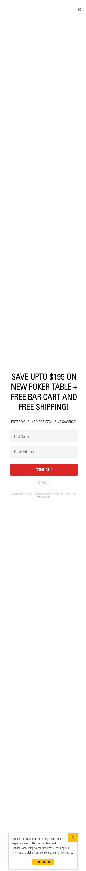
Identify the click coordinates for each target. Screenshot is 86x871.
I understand (43, 861)
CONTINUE (44, 469)
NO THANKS (44, 482)
